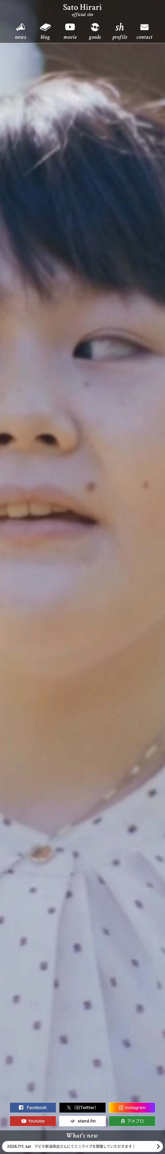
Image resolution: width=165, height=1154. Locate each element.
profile (119, 37)
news (20, 37)
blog (45, 37)
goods (95, 37)
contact (144, 37)
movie (70, 37)
